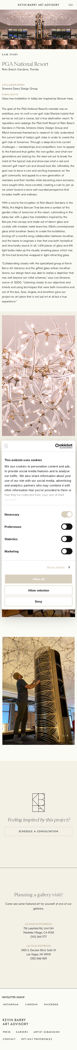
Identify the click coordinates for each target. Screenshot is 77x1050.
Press (6, 1032)
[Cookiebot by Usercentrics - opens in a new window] (55, 446)
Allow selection (38, 590)
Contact (9, 1039)
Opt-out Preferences (36, 1039)
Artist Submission (47, 1032)
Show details (56, 567)
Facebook (51, 1004)
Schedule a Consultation (38, 831)
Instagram (11, 1004)
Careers (22, 1032)
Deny (38, 601)
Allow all (38, 579)
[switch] (66, 527)
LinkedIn (31, 1004)
